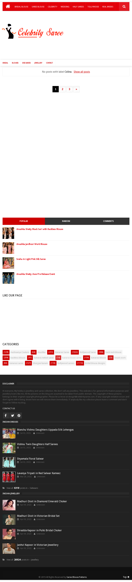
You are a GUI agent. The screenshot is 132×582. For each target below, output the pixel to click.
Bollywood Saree (88, 352)
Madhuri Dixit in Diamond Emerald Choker (42, 501)
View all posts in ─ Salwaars (22, 488)
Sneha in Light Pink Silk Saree (31, 259)
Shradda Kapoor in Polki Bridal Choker (39, 530)
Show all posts (82, 71)
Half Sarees (78, 7)
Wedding (65, 7)
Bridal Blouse (21, 7)
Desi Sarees (26, 63)
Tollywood (93, 7)
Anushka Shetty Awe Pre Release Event (35, 274)
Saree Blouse (38, 7)
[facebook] (6, 415)
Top (125, 577)
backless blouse (18, 357)
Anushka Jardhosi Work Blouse (31, 244)
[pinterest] (19, 415)
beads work (120, 357)
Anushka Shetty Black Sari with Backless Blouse (39, 229)
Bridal (5, 63)
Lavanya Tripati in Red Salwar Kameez (39, 473)
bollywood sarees (66, 363)
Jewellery (38, 63)
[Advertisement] (67, 48)
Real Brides (107, 7)
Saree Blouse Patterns (77, 577)
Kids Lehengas (21, 15)
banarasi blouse (98, 357)
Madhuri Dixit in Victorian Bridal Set (38, 515)
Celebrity (52, 7)
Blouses (15, 63)
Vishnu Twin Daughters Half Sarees (37, 444)
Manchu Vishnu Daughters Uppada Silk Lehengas (45, 429)
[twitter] (12, 415)
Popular (24, 221)
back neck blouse (113, 352)
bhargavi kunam (40, 363)
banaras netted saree (44, 357)
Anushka (41, 352)
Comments (108, 221)
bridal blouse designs (95, 363)
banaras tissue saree (71, 357)
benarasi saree (16, 363)
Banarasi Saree (62, 352)
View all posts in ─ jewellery (23, 560)
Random (66, 221)
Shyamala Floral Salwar (30, 458)
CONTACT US (9, 408)
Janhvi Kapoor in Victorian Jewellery (37, 544)
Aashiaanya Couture (20, 352)
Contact (49, 63)
